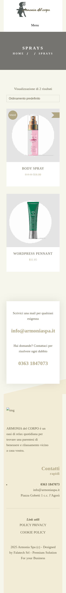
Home (18, 53)
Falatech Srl (22, 552)
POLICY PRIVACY (33, 525)
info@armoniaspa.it (46, 490)
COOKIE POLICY (33, 532)
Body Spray (33, 168)
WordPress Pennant (33, 253)
